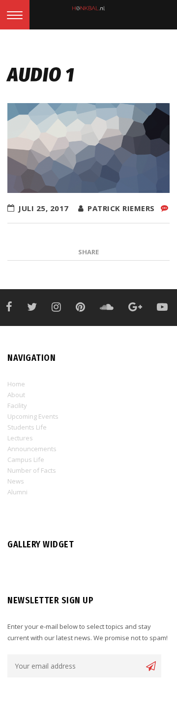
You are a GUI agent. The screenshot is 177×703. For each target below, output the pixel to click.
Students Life (27, 427)
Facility (17, 405)
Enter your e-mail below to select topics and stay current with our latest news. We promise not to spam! (87, 632)
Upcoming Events (33, 416)
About (16, 394)
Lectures (20, 437)
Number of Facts (31, 470)
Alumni (17, 491)
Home (16, 383)
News (15, 481)
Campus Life (25, 459)
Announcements (32, 448)
